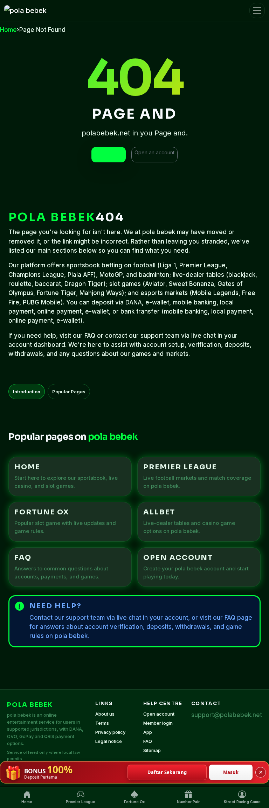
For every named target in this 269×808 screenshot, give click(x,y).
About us (105, 714)
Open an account (154, 152)
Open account (158, 714)
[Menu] (257, 10)
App (147, 732)
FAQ (147, 741)
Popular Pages (68, 391)
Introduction (26, 391)
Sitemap (152, 750)
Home (8, 29)
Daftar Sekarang (167, 772)
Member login (158, 723)
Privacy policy (110, 732)
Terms (102, 723)
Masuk (231, 772)
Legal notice (108, 741)
